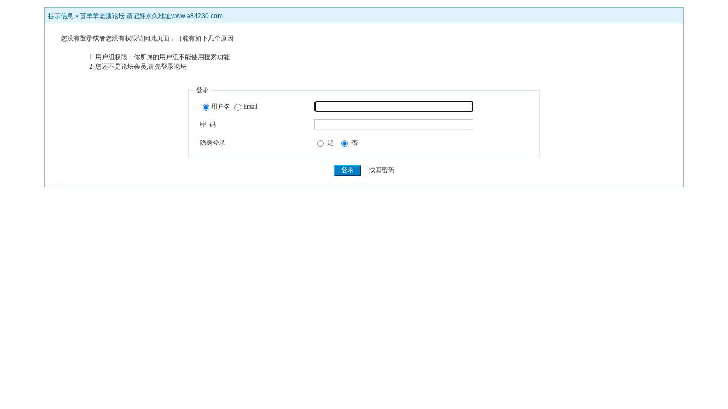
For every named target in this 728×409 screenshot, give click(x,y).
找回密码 (381, 170)
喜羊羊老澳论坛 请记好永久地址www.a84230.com (151, 16)
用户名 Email (234, 106)
